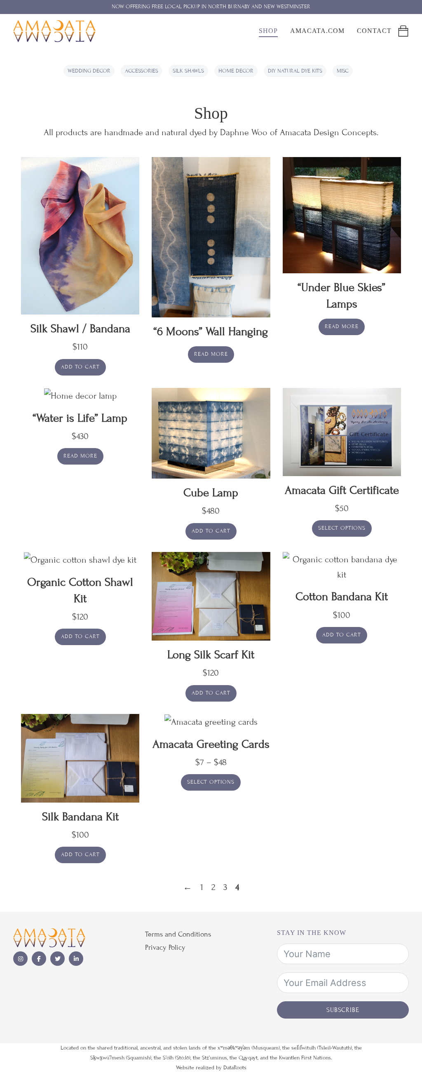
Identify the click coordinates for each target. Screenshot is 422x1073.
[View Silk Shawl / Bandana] (80, 235)
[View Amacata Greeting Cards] (211, 721)
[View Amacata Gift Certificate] (342, 431)
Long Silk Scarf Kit (210, 655)
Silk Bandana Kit (80, 817)
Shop (268, 30)
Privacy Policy (165, 947)
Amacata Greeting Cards (211, 744)
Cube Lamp (210, 493)
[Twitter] (57, 958)
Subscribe (342, 1010)
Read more (211, 354)
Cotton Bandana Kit (341, 596)
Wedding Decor (89, 71)
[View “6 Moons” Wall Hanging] (211, 236)
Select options (342, 528)
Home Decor (235, 71)
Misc (343, 71)
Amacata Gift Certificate (342, 490)
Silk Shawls (188, 71)
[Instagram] (20, 958)
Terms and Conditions (178, 934)
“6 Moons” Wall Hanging (211, 331)
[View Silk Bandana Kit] (80, 757)
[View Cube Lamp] (211, 432)
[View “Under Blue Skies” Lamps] (342, 214)
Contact (374, 30)
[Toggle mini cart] (403, 31)
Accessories (141, 71)
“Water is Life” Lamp (80, 418)
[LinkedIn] (76, 958)
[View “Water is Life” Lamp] (80, 395)
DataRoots (234, 1067)
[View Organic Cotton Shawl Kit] (80, 559)
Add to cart (80, 367)
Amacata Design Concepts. (329, 132)
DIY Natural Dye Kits (295, 71)
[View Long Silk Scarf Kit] (211, 595)
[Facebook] (39, 958)
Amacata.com (317, 30)
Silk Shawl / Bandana (80, 329)
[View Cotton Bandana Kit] (342, 566)
